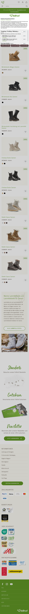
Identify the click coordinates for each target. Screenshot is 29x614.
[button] (22, 31)
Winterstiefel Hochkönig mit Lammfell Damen (14, 127)
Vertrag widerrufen (12, 483)
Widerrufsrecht (5, 468)
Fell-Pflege (4, 478)
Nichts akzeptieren (15, 45)
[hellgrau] (3, 223)
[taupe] (5, 223)
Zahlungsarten (4, 471)
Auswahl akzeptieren (5, 45)
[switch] (9, 511)
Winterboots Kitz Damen (9, 97)
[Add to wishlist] (25, 71)
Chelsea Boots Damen (9, 158)
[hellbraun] (3, 73)
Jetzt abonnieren (13, 438)
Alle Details (4, 37)
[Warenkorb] (26, 2)
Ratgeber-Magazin (5, 458)
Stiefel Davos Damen (8, 217)
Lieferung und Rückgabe (7, 452)
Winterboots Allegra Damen (10, 67)
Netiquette (4, 475)
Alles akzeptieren (24, 45)
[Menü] (2, 6)
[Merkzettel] (19, 2)
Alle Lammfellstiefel (14, 328)
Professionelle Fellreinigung (8, 455)
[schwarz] (3, 102)
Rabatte (3, 465)
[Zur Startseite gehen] (2, 2)
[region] (14, 37)
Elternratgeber (4, 462)
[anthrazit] (7, 223)
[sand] (3, 164)
